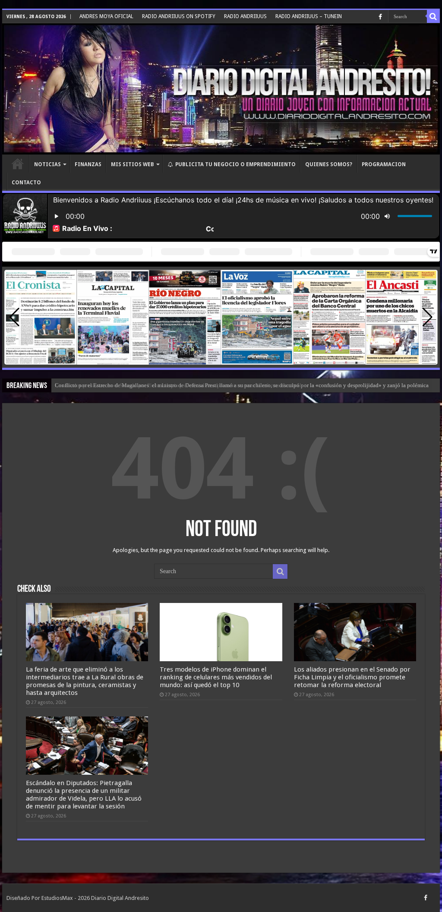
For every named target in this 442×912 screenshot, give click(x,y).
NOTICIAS (47, 164)
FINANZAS (88, 164)
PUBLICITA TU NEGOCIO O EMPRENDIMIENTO (235, 164)
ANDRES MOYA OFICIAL (106, 16)
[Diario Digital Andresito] (221, 89)
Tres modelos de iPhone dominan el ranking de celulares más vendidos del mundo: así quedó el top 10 (216, 677)
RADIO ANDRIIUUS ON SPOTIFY (178, 16)
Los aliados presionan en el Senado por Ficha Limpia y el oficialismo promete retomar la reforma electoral (352, 677)
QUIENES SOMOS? (328, 164)
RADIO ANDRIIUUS (245, 16)
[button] (427, 317)
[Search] (433, 16)
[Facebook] (380, 17)
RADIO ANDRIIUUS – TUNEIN (308, 16)
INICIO (17, 164)
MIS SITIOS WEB (132, 164)
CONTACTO (26, 183)
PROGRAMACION (384, 164)
